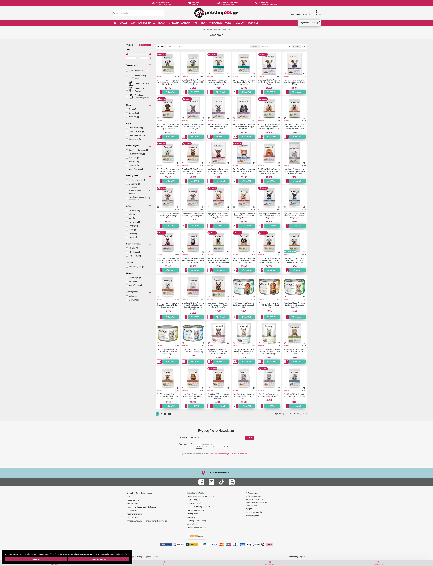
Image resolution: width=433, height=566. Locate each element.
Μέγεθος (129, 273)
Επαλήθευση (183, 444)
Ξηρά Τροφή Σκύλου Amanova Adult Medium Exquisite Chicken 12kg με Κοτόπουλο (269, 126)
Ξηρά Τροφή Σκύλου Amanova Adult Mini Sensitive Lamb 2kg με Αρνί (244, 171)
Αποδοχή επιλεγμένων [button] (98, 559)
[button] (114, 13)
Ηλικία (128, 123)
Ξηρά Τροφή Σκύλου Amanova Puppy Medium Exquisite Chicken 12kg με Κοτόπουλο (269, 260)
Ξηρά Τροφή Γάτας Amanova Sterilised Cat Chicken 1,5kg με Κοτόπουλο (193, 396)
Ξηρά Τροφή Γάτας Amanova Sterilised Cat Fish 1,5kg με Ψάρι (243, 396)
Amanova (159, 76)
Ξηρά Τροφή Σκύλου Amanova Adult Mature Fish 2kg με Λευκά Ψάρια (218, 126)
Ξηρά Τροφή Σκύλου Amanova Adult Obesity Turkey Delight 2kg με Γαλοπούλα (244, 216)
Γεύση (128, 206)
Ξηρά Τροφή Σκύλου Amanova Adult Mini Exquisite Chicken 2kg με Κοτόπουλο (218, 305)
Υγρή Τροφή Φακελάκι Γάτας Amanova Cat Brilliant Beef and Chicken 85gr (243, 352)
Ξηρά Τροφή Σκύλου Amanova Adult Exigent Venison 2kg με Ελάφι (294, 82)
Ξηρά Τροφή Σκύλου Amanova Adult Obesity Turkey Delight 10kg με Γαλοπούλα (218, 216)
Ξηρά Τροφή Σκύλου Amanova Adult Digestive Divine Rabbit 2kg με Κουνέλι (193, 82)
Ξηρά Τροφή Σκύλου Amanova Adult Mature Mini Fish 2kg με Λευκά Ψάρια (244, 126)
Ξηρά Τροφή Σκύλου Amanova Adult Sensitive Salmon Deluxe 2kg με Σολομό (193, 260)
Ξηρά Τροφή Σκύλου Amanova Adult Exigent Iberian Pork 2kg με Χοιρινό (244, 82)
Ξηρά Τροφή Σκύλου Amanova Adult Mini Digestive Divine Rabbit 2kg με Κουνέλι (168, 171)
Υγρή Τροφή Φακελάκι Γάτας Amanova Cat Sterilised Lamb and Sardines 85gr (269, 352)
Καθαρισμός (146, 45)
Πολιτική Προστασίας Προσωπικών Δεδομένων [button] (111, 554)
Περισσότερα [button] (36, 559)
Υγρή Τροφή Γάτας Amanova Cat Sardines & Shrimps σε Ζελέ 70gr (294, 305)
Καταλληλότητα (132, 176)
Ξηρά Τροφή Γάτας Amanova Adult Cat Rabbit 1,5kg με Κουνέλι (294, 352)
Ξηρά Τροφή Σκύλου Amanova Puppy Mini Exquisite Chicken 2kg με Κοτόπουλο (168, 305)
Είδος (128, 105)
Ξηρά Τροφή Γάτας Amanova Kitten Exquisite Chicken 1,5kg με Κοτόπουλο (167, 396)
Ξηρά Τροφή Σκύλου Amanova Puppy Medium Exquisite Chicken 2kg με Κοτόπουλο (294, 260)
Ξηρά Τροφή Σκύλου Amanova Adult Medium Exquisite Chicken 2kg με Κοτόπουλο (294, 126)
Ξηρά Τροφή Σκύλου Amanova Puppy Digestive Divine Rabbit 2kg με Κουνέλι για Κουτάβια (218, 260)
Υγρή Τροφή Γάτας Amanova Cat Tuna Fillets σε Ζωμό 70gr (193, 351)
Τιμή (128, 50)
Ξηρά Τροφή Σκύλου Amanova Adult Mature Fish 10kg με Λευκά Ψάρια (193, 126)
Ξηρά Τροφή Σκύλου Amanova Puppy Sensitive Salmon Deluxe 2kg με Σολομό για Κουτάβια (193, 306)
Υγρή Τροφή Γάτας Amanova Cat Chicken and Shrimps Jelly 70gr (244, 305)
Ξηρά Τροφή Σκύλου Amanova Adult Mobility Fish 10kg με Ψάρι (168, 216)
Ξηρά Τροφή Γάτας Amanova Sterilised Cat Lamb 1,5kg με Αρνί (294, 396)
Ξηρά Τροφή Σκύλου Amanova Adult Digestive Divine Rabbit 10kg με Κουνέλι (168, 82)
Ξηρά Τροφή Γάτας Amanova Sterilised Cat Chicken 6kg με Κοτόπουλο (218, 396)
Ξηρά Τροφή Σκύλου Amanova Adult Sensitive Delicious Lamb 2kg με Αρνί (294, 216)
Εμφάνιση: (296, 46)
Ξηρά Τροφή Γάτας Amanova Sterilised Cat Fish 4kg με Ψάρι (269, 395)
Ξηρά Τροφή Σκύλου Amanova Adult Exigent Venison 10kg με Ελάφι (269, 82)
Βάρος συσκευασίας (133, 244)
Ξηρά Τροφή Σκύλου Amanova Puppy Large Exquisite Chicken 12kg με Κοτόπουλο (244, 260)
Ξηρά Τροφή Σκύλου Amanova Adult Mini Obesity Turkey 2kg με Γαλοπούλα (218, 171)
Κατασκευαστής (213, 29)
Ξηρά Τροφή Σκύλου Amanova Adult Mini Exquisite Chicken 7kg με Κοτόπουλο (193, 171)
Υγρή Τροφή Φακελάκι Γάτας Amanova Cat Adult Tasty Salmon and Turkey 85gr (218, 352)
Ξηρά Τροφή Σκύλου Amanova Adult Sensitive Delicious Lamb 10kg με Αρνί (269, 216)
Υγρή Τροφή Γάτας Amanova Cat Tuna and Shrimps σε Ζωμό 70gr (167, 352)
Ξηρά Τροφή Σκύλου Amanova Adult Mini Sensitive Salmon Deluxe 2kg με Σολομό (269, 171)
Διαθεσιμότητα (132, 292)
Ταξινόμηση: (255, 46)
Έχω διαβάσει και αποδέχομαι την (215, 454)
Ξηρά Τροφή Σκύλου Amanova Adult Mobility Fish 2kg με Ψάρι (193, 215)
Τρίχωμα (129, 262)
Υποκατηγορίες (132, 65)
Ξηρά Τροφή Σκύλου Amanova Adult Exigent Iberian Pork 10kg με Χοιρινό (218, 82)
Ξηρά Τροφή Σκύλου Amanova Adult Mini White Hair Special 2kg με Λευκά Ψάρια (294, 171)
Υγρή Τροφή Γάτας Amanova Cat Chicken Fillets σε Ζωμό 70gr (269, 305)
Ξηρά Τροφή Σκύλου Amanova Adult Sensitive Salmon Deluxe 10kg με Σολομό (168, 260)
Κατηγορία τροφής (133, 146)
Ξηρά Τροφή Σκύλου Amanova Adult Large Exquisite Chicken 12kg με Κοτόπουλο (168, 126)
